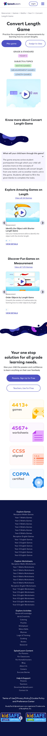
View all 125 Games (24, 267)
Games (16, 13)
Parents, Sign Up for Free (23, 378)
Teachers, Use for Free (23, 388)
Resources (6, 13)
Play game (11, 43)
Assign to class (35, 43)
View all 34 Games (23, 198)
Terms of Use (9, 698)
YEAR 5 (23, 56)
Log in (33, 4)
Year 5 (30, 13)
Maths (23, 13)
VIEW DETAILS (12, 244)
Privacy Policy (23, 698)
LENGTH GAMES (23, 74)
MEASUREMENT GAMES (23, 70)
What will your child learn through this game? (23, 153)
